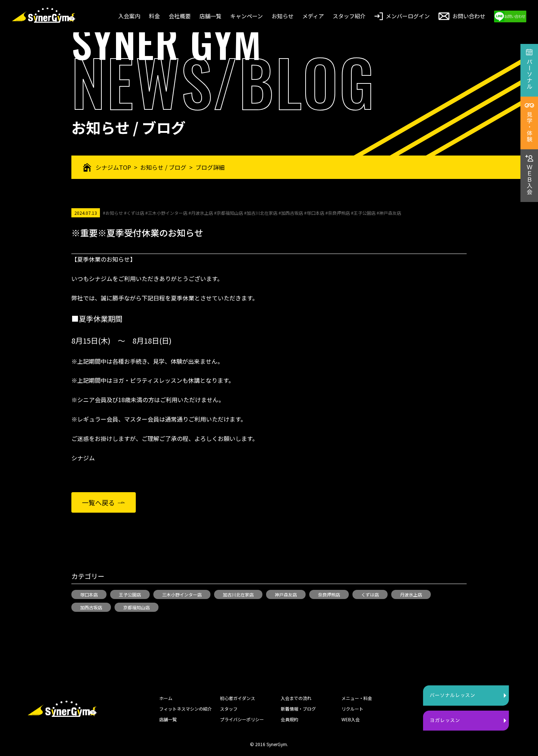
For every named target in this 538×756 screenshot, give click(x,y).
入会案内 (129, 16)
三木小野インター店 (182, 594)
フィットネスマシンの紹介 (185, 709)
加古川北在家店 (238, 594)
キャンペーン (246, 16)
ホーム (165, 698)
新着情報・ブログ (298, 709)
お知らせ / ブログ (163, 167)
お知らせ (283, 16)
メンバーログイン (408, 16)
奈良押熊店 (329, 594)
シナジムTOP (113, 167)
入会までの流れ (296, 698)
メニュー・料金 (356, 698)
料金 (154, 16)
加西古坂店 (91, 607)
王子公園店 (130, 594)
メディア (313, 16)
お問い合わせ (468, 16)
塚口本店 (89, 594)
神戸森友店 (286, 594)
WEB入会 (350, 719)
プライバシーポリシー (242, 719)
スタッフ (229, 709)
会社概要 (180, 16)
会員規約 (289, 719)
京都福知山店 (136, 607)
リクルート (352, 709)
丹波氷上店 (411, 594)
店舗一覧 (210, 16)
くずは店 (370, 594)
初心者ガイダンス (237, 698)
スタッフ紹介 (349, 16)
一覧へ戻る (98, 502)
